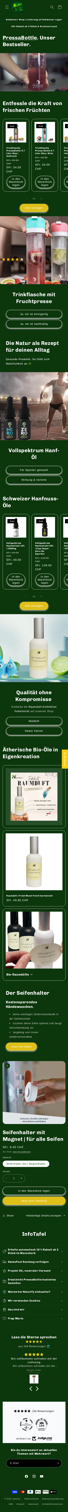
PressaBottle (20, 38)
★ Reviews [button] (65, 759)
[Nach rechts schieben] (41, 198)
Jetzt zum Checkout (34, 1200)
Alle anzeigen (34, 207)
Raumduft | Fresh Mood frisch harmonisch (29, 895)
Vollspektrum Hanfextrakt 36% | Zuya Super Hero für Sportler (44, 548)
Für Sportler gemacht (34, 469)
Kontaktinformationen (52, 1504)
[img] (34, 1341)
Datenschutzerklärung (53, 1499)
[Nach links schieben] (26, 198)
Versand (20, 1504)
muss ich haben (21, 1046)
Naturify (16, 1499)
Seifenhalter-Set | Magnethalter (26, 1163)
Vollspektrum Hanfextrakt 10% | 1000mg (15, 546)
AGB (11, 1504)
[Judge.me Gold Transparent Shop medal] (26, 1424)
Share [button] (10, 1215)
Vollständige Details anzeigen (43, 1215)
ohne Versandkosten (22, 1152)
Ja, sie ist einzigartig (34, 314)
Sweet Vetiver (34, 730)
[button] (7, 7)
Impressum (33, 1504)
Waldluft (34, 721)
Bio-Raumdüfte (17, 974)
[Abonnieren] (58, 1463)
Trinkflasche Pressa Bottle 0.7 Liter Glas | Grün (44, 151)
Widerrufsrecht (31, 1499)
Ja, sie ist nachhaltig (34, 324)
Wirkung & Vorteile (34, 479)
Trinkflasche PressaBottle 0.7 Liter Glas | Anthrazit (15, 152)
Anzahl (6, 1171)
